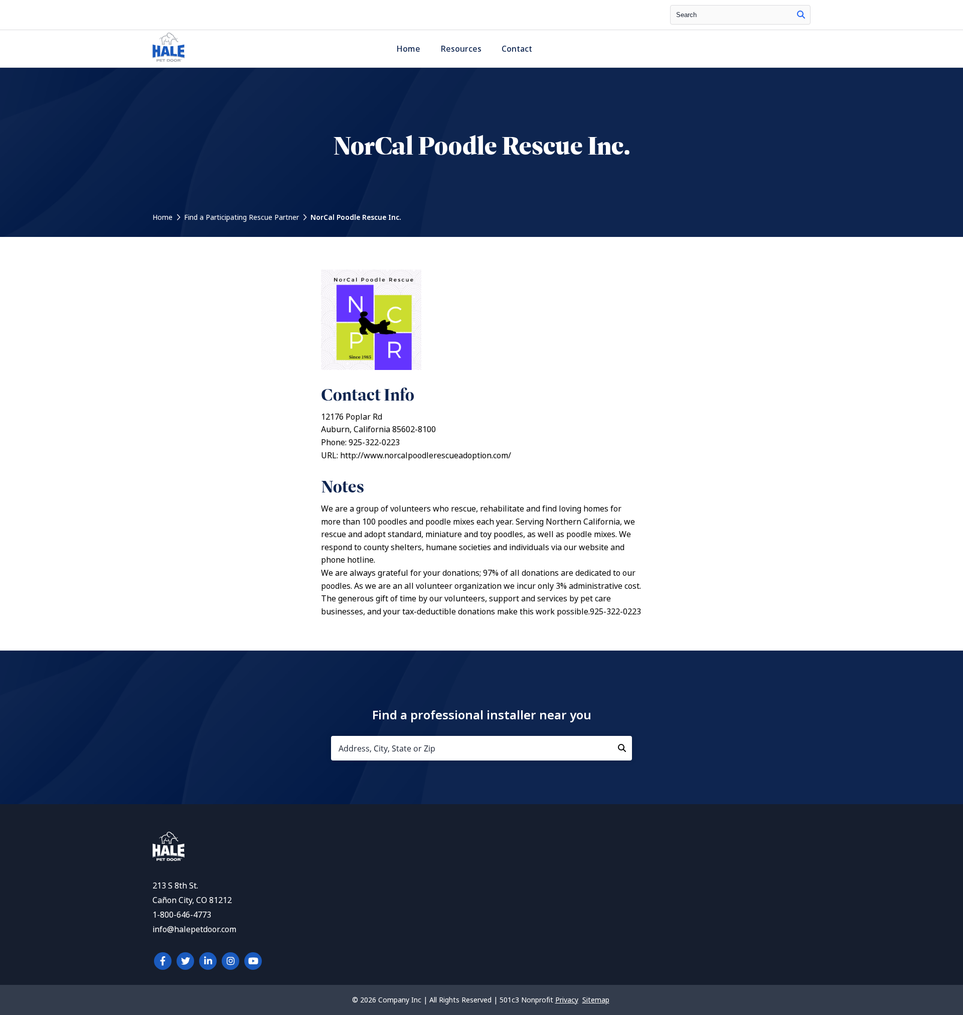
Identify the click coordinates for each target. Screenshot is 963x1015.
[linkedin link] (208, 961)
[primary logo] (168, 61)
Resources (461, 49)
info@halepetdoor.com (194, 929)
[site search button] (801, 15)
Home (408, 49)
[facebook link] (163, 961)
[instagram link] (230, 961)
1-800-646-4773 (181, 915)
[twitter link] (185, 961)
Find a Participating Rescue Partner (241, 217)
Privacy (566, 1000)
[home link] (168, 858)
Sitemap (595, 1000)
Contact (517, 49)
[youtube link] (253, 961)
